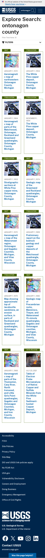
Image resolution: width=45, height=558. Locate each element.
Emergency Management (13, 495)
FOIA (4, 441)
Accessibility (8, 436)
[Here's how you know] (22, 3)
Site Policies (8, 446)
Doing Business (9, 489)
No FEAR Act (8, 468)
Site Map (6, 457)
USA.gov (6, 473)
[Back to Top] (36, 549)
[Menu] (40, 11)
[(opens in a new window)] (5, 538)
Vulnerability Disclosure (13, 478)
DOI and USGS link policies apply (17, 462)
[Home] (9, 12)
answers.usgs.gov (10, 549)
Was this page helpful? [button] (22, 555)
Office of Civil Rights (11, 500)
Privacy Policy (8, 452)
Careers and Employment (14, 484)
